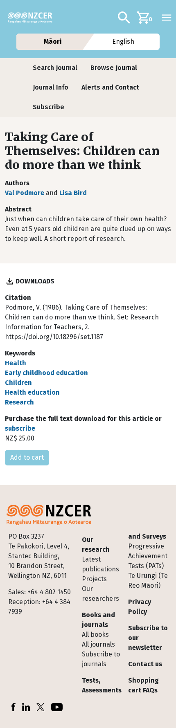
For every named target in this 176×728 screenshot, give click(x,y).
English (124, 41)
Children (18, 382)
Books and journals (98, 620)
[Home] (33, 17)
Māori (52, 41)
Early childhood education (46, 373)
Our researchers (100, 593)
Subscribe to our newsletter (148, 638)
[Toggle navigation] (166, 17)
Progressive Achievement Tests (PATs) (147, 556)
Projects (94, 579)
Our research (96, 544)
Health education (32, 392)
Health (15, 363)
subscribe (20, 428)
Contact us (145, 664)
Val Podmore (24, 193)
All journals (98, 644)
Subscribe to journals (101, 659)
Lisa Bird (73, 193)
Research (19, 402)
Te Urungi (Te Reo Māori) (148, 580)
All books (95, 634)
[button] (55, 68)
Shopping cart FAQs (143, 685)
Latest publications (100, 564)
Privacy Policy (139, 607)
